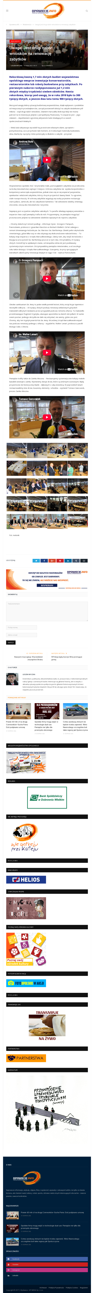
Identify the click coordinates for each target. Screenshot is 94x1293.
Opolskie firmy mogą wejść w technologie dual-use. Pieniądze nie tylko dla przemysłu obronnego (46, 726)
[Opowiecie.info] (47, 10)
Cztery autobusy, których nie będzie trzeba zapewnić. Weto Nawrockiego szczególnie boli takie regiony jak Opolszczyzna (75, 726)
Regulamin (84, 1288)
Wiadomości (15, 41)
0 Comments (48, 65)
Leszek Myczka (16, 65)
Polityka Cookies (72, 1288)
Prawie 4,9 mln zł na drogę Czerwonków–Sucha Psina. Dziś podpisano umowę (17, 724)
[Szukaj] (87, 10)
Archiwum (43, 1288)
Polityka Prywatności (56, 1288)
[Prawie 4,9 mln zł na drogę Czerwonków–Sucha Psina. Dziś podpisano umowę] (18, 711)
